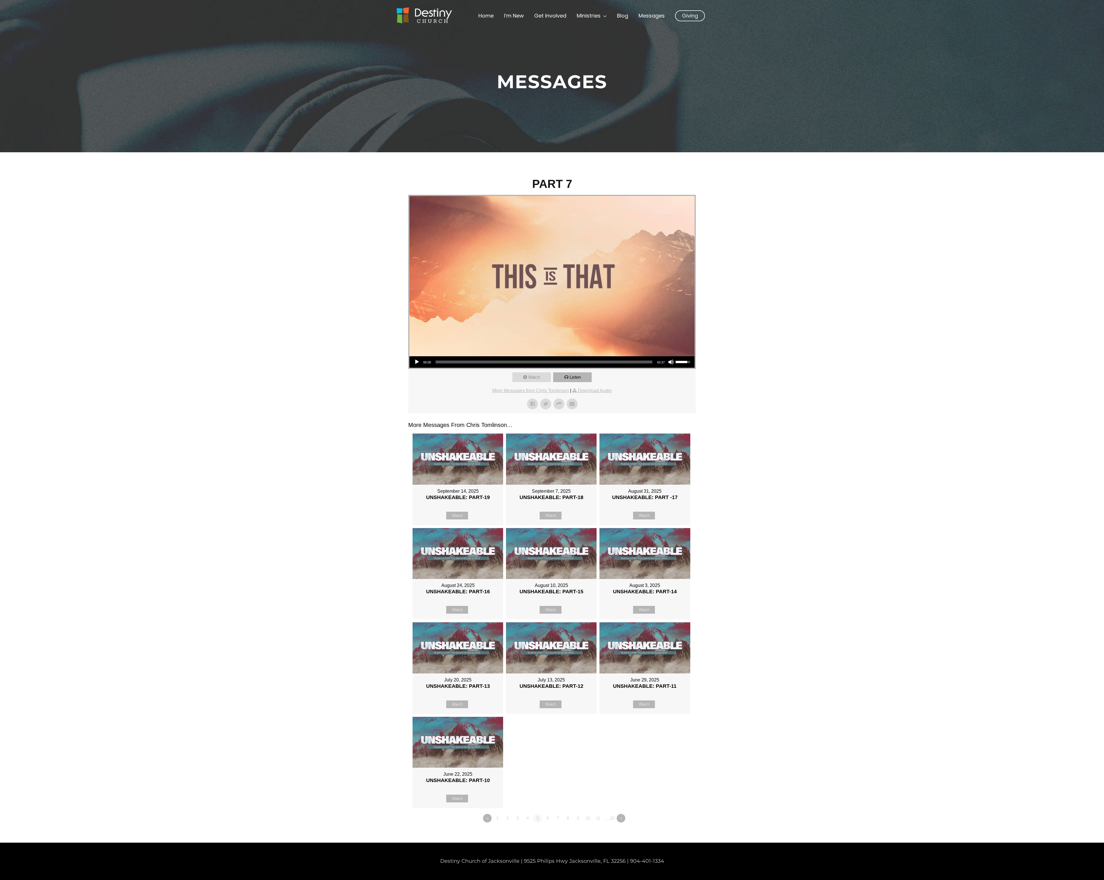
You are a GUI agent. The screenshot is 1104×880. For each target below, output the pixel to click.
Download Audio (595, 390)
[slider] (544, 362)
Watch (534, 377)
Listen (575, 377)
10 (588, 818)
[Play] (417, 362)
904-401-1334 (647, 861)
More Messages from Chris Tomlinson (530, 390)
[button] (690, 15)
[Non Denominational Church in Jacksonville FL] (424, 15)
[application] (552, 362)
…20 (610, 818)
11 (598, 818)
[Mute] (671, 362)
